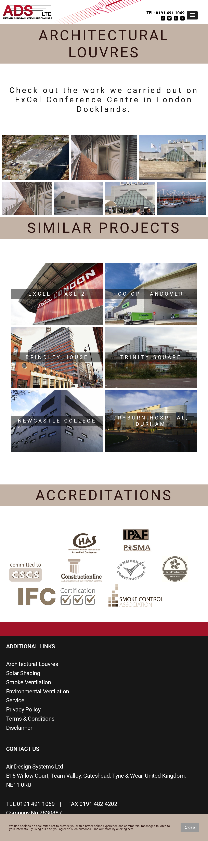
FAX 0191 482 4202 (92, 804)
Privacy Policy (23, 709)
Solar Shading (23, 673)
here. (131, 829)
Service (15, 700)
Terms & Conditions (30, 718)
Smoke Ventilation (28, 682)
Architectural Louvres (32, 664)
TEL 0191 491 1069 (30, 804)
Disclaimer (19, 727)
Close (190, 827)
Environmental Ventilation (37, 691)
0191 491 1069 (170, 13)
